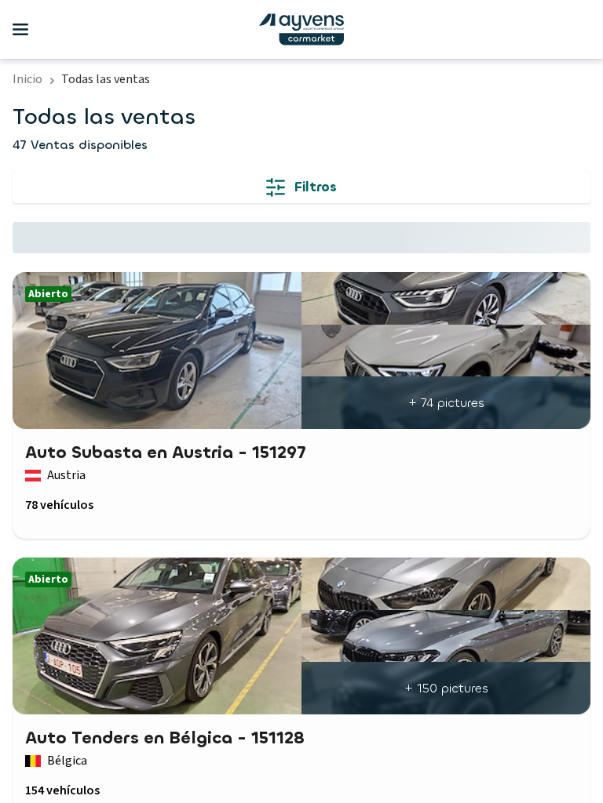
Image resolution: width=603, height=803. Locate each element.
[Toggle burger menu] (20, 29)
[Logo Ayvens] (301, 29)
